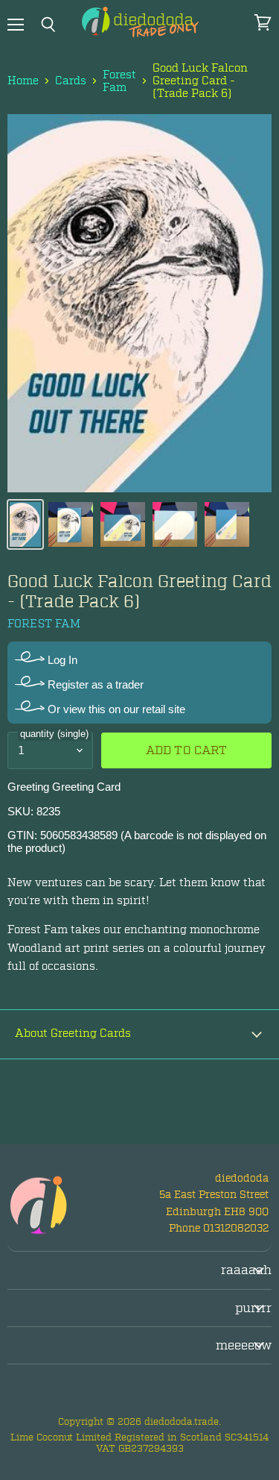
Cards (70, 81)
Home (23, 81)
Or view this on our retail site (115, 709)
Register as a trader (94, 684)
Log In (61, 659)
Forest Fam (119, 82)
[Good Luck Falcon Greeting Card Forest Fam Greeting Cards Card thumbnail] (25, 524)
